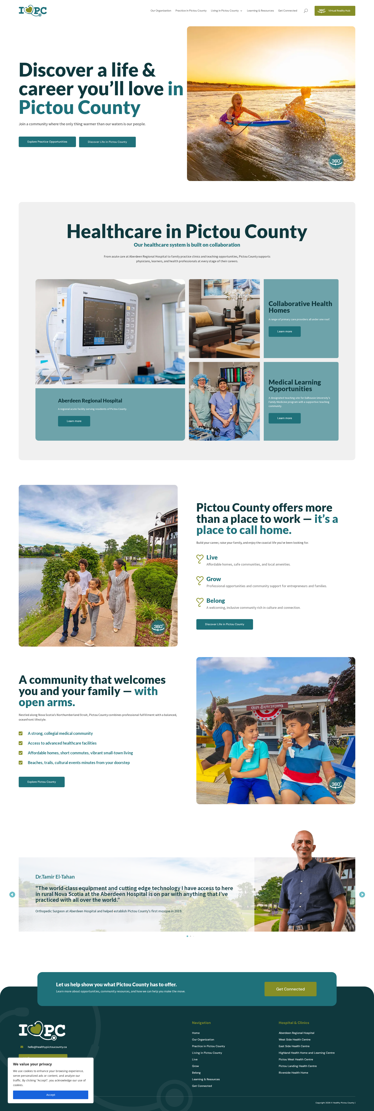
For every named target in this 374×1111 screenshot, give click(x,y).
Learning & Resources (260, 10)
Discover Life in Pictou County (107, 142)
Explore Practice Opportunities (47, 141)
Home (196, 1033)
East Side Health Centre (294, 1046)
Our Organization (161, 10)
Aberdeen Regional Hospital (296, 1033)
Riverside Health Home (293, 1072)
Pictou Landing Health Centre (298, 1066)
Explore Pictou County (41, 782)
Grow (195, 1066)
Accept (50, 1095)
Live (195, 1059)
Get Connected (287, 10)
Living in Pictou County (225, 10)
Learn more (74, 421)
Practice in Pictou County (191, 10)
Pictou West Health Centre (296, 1059)
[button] (362, 894)
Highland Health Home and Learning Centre (307, 1053)
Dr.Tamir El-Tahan (55, 877)
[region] (51, 1080)
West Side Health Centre (294, 1039)
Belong (196, 1072)
